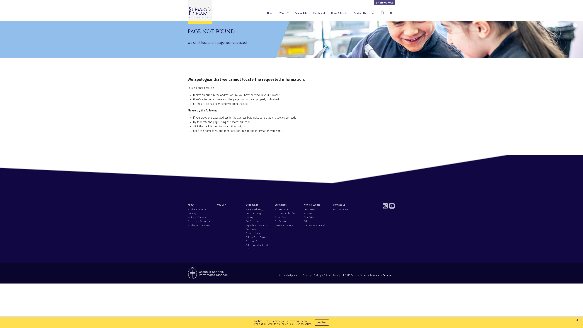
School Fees (280, 217)
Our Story (192, 213)
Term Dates (309, 217)
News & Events (339, 13)
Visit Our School (282, 209)
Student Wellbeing (254, 209)
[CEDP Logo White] (208, 273)
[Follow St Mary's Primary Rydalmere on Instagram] (386, 206)
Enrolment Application (285, 213)
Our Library (251, 229)
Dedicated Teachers (197, 217)
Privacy (336, 275)
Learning (249, 217)
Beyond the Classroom (256, 225)
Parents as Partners (255, 241)
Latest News (309, 209)
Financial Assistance (284, 225)
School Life (301, 13)
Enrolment (319, 13)
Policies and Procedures (199, 225)
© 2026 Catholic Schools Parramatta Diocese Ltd (369, 275)
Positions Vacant (340, 209)
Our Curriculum (252, 221)
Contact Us (360, 13)
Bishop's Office (322, 275)
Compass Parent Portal (314, 225)
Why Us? (284, 13)
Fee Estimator (281, 221)
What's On (308, 213)
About (270, 13)
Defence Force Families (256, 237)
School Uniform (253, 233)
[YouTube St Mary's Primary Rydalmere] (392, 206)
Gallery (307, 221)
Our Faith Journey (253, 213)
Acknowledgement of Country (295, 275)
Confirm (321, 322)
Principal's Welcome (197, 209)
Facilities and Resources (199, 221)
